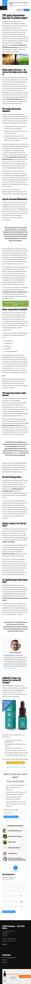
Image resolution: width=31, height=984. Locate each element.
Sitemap (4, 944)
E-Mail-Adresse (22, 901)
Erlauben (27, 10)
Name (21, 895)
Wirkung (15, 453)
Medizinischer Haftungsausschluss (9, 957)
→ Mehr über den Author (10, 668)
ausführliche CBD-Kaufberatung (16, 767)
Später (19, 10)
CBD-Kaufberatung (17, 368)
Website (21, 906)
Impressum (4, 959)
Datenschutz (5, 962)
